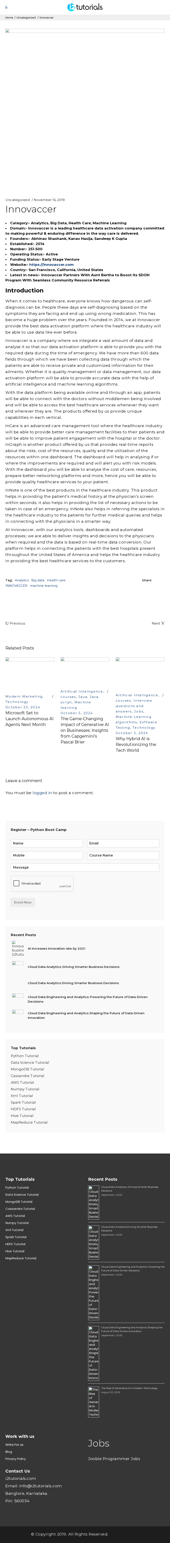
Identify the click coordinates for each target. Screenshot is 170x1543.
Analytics (22, 580)
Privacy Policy (15, 1459)
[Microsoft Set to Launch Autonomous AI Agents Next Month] (29, 673)
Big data (37, 580)
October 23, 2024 (22, 707)
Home (9, 17)
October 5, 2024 (77, 713)
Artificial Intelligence (82, 691)
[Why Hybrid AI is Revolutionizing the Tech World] (140, 673)
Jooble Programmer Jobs (114, 1458)
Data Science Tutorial (30, 1062)
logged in (42, 792)
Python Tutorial (25, 1056)
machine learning (43, 586)
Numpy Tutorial (25, 1089)
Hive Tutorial (22, 1116)
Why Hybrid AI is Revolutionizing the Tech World (136, 744)
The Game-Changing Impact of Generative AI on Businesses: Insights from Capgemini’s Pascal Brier (85, 730)
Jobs (138, 711)
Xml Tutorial (22, 1096)
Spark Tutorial (23, 1102)
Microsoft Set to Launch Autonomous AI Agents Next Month (29, 718)
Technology (17, 702)
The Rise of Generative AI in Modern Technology (129, 1388)
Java (82, 697)
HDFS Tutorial (23, 1109)
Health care (56, 580)
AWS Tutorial (22, 1082)
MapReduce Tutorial (29, 1122)
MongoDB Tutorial (27, 1069)
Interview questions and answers (134, 706)
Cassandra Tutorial (27, 1076)
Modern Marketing (23, 696)
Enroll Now (23, 902)
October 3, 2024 (132, 733)
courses (68, 697)
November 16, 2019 (49, 200)
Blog (8, 1451)
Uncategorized (26, 17)
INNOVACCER (16, 586)
